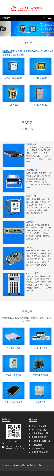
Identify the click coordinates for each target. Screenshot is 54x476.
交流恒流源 (40, 402)
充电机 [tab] (50, 51)
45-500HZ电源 (32, 273)
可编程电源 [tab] (32, 51)
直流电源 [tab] (6, 55)
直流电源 (30, 222)
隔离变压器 (13, 105)
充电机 (29, 247)
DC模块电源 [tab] (42, 51)
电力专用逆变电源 (13, 375)
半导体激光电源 (13, 348)
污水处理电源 (38, 448)
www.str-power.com (17, 449)
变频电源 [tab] (20, 55)
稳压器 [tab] (13, 55)
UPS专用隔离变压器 (13, 78)
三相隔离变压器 (40, 78)
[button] (4, 28)
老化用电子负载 (40, 348)
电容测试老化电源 (40, 452)
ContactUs (15, 465)
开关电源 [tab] (15, 51)
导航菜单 (6, 18)
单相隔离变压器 (40, 105)
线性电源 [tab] (23, 51)
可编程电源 (31, 144)
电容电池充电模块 (40, 375)
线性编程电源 (32, 170)
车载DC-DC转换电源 (13, 402)
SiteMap (6, 465)
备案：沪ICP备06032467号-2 (31, 465)
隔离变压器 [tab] (7, 51)
